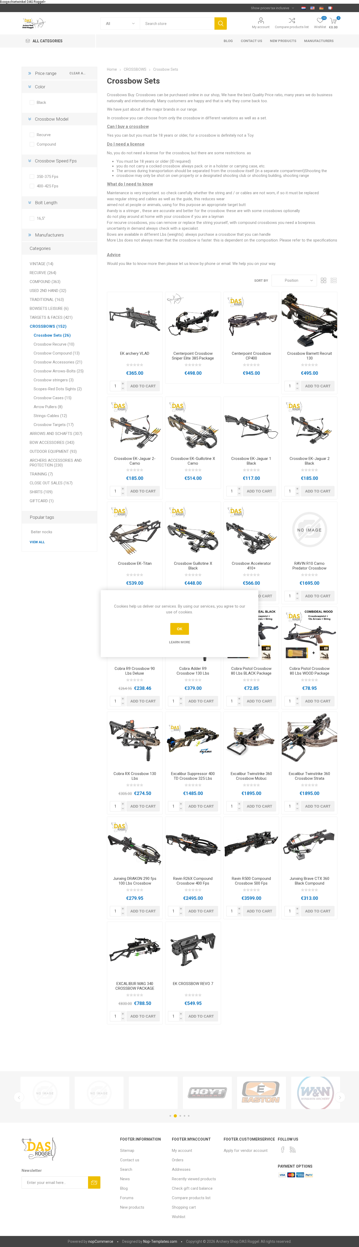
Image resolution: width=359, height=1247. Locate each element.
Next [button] (340, 1097)
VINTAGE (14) (41, 263)
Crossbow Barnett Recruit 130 (309, 356)
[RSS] (293, 1149)
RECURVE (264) (43, 272)
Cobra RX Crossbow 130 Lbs (135, 776)
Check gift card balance (192, 1188)
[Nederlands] (303, 8)
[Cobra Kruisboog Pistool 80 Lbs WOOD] (309, 634)
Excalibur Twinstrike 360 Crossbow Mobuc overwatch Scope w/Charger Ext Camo (251, 780)
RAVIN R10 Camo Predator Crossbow (309, 566)
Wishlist (178, 1216)
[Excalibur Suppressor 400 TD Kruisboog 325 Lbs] (193, 739)
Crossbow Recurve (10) (54, 344)
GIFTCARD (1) (42, 501)
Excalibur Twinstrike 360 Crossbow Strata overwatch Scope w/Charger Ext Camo (309, 780)
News (125, 1179)
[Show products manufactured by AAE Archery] (153, 1093)
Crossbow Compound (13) (57, 353)
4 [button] (184, 1116)
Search (220, 23)
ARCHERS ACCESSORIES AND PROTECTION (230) (56, 463)
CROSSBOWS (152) (48, 326)
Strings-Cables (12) (50, 415)
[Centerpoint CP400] (251, 319)
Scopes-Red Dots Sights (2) (58, 389)
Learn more (179, 642)
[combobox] (177, 23)
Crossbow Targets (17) (54, 424)
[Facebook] (283, 1149)
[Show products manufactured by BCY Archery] (315, 1093)
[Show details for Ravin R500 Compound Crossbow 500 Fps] (251, 844)
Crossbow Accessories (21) (58, 362)
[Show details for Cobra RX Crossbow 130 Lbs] (135, 739)
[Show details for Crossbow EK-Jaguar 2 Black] (309, 424)
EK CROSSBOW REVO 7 (193, 983)
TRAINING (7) (41, 474)
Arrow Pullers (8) (48, 406)
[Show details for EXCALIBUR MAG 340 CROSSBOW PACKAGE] (135, 949)
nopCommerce (100, 1241)
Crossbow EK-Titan (135, 563)
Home (112, 69)
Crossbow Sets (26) (52, 335)
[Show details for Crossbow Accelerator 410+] (251, 529)
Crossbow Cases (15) (52, 398)
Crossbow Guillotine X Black (193, 566)
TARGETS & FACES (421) (51, 317)
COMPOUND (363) (45, 281)
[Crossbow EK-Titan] (135, 529)
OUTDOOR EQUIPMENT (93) (53, 451)
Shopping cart (184, 1207)
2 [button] (174, 1116)
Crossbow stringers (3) (54, 380)
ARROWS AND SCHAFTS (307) (56, 433)
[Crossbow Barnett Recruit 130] (309, 319)
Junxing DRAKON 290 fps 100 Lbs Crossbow (134, 881)
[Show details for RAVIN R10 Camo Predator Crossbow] (309, 529)
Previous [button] (19, 1097)
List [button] (333, 280)
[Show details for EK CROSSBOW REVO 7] (193, 949)
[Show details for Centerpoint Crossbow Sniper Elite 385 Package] (193, 319)
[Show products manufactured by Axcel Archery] (261, 1093)
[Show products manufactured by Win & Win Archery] (44, 1093)
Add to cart (143, 386)
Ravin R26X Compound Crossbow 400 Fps (193, 881)
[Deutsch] (321, 8)
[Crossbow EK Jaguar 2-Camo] (135, 424)
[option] (45, 1093)
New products (132, 1207)
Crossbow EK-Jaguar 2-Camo (135, 461)
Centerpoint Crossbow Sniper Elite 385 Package (193, 356)
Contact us (129, 1160)
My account (261, 27)
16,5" (41, 218)
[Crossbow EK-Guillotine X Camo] (193, 424)
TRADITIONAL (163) (47, 299)
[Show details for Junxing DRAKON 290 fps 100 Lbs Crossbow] (135, 844)
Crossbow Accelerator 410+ (251, 566)
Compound (46, 144)
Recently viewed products (194, 1179)
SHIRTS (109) (41, 492)
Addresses (181, 1169)
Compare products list (292, 27)
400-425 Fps (47, 186)
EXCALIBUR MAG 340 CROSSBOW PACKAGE (134, 986)
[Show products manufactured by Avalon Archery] (207, 1093)
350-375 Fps (47, 176)
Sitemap (127, 1150)
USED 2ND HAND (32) (48, 290)
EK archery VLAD (134, 353)
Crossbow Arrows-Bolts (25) (59, 371)
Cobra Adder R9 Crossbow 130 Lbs (193, 671)
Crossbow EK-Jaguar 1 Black (251, 461)
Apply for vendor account (246, 1150)
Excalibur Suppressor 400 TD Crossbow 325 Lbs (193, 776)
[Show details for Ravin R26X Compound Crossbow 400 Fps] (193, 844)
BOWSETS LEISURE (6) (49, 308)
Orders (177, 1160)
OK (179, 629)
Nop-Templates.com (160, 1241)
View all (37, 542)
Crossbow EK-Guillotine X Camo (193, 461)
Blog (124, 1188)
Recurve (44, 134)
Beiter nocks (41, 532)
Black (41, 102)
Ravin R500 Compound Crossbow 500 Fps (251, 881)
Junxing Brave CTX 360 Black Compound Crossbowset (309, 883)
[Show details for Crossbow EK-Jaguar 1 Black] (251, 424)
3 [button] (179, 1115)
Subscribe (94, 1182)
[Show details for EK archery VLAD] (135, 319)
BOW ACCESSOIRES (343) (52, 442)
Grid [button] (323, 280)
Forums (127, 1197)
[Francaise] (330, 8)
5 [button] (188, 1116)
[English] (312, 8)
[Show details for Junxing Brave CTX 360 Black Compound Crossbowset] (309, 844)
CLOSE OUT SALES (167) (51, 483)
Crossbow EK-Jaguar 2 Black (310, 461)
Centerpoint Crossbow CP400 (251, 356)
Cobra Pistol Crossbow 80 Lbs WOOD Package (309, 671)
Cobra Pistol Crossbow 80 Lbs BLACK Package (251, 671)
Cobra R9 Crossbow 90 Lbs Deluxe (135, 671)
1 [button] (170, 1116)
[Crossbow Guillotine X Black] (193, 529)
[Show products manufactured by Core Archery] (99, 1093)
